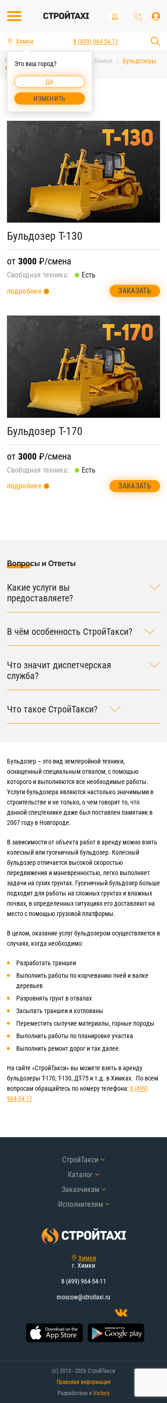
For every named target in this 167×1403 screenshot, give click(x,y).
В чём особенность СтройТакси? (69, 631)
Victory (101, 1393)
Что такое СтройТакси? (52, 709)
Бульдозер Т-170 (45, 431)
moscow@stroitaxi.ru (83, 1297)
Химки (87, 1258)
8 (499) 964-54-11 (138, 16)
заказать (134, 290)
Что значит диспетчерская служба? (59, 670)
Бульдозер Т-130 (45, 236)
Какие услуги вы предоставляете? (40, 593)
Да (49, 82)
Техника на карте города (114, 16)
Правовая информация (83, 1382)
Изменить (49, 98)
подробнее (24, 291)
